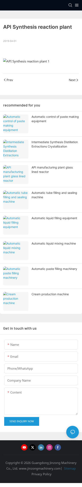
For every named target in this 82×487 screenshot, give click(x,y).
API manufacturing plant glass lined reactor (52, 170)
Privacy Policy (42, 474)
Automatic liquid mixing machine (54, 243)
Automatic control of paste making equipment (55, 119)
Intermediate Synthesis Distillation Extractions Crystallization (55, 144)
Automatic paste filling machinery (54, 269)
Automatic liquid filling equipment (54, 218)
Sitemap (69, 468)
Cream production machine (50, 294)
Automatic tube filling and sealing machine (54, 195)
